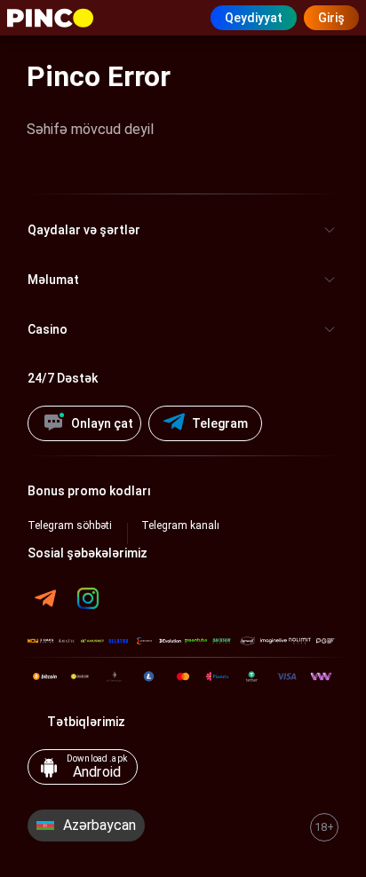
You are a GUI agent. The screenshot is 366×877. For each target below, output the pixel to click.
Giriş (331, 18)
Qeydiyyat (253, 18)
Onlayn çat (102, 423)
